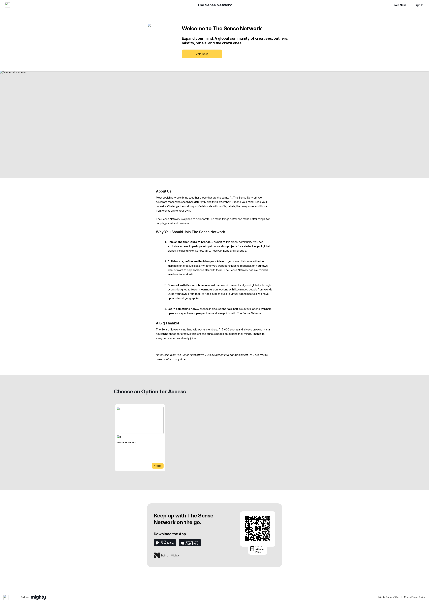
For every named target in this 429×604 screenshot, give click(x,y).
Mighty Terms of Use (388, 597)
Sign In (419, 5)
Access (157, 466)
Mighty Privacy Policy (414, 597)
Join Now (399, 5)
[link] (140, 438)
